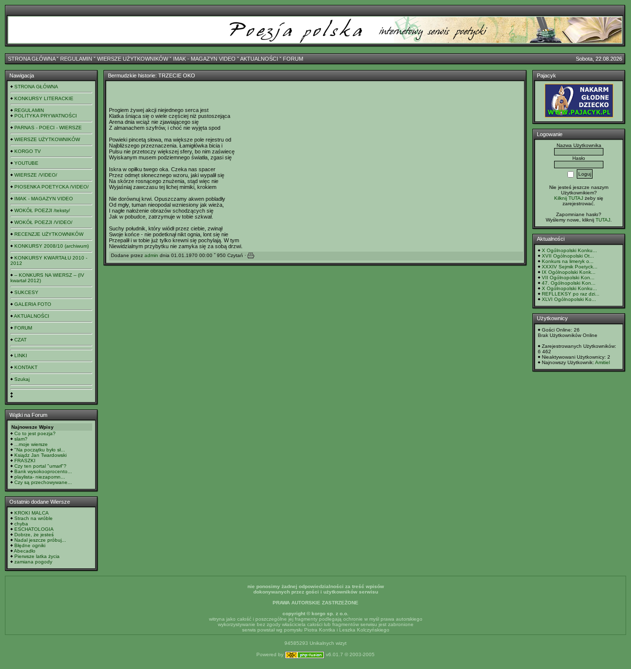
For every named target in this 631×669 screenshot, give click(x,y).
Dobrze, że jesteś (34, 534)
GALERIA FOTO (32, 304)
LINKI (20, 355)
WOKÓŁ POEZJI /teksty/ (42, 210)
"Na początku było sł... (39, 449)
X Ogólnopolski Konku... (569, 250)
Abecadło (24, 551)
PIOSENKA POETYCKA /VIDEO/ (51, 186)
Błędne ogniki (29, 545)
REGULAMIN (76, 59)
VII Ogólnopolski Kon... (568, 277)
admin (151, 255)
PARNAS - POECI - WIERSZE (48, 127)
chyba (21, 523)
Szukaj (22, 379)
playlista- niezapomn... (39, 477)
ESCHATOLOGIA (34, 529)
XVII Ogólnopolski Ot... (568, 256)
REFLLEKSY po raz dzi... (570, 294)
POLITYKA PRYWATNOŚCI (45, 115)
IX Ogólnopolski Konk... (569, 272)
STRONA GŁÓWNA (31, 59)
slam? (21, 439)
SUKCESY (26, 292)
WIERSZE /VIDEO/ (35, 175)
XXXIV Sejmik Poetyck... (569, 266)
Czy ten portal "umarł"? (40, 466)
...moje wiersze (31, 444)
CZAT (20, 339)
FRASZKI (24, 460)
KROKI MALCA (31, 513)
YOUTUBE (26, 163)
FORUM (293, 59)
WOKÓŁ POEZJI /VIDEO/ (43, 222)
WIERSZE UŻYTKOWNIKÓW (132, 59)
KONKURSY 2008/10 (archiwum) (51, 246)
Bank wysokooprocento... (43, 471)
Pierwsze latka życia (37, 556)
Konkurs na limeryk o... (568, 261)
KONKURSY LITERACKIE (43, 98)
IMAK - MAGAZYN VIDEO (204, 59)
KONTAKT (25, 367)
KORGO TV (27, 151)
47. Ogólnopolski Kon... (569, 283)
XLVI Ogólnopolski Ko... (569, 299)
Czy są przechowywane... (43, 482)
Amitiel (602, 362)
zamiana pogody (33, 561)
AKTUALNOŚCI (259, 59)
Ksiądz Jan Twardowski (40, 455)
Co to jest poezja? (35, 433)
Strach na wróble (33, 518)
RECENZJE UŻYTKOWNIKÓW (48, 234)
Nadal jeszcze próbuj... (40, 540)
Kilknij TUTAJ (568, 198)
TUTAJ (603, 220)
